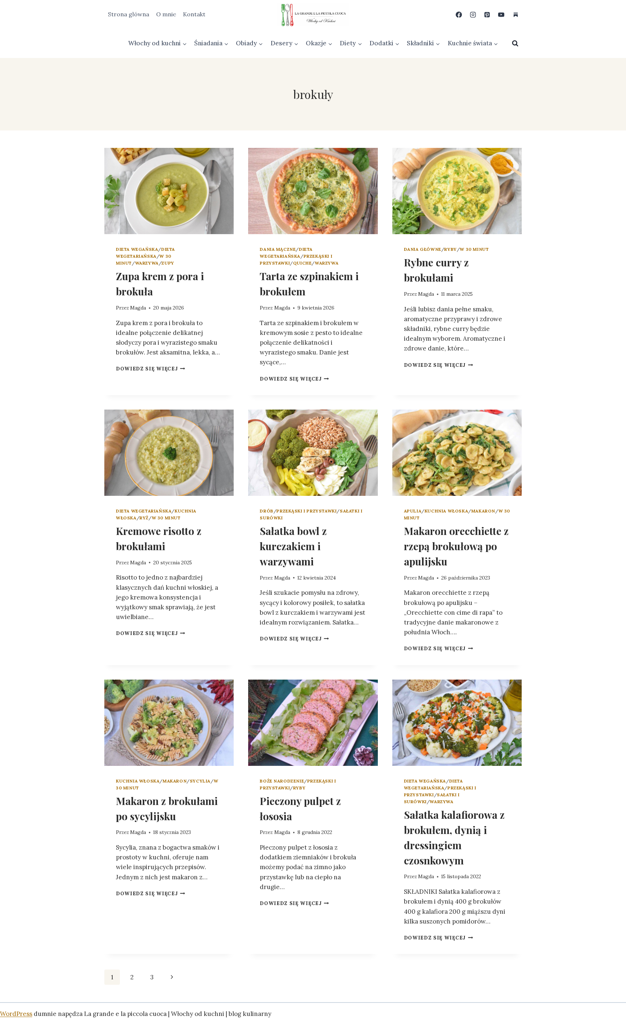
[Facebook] (459, 14)
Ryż (144, 517)
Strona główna (128, 14)
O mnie (166, 14)
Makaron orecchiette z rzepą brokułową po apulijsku (456, 546)
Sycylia (200, 781)
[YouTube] (501, 14)
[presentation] (169, 191)
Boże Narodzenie (282, 781)
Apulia (413, 511)
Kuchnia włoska (446, 511)
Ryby (450, 249)
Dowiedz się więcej (150, 368)
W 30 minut (474, 249)
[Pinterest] (487, 14)
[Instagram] (473, 14)
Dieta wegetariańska (143, 511)
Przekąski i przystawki (306, 511)
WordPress (16, 1014)
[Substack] (515, 14)
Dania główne (422, 249)
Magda (138, 307)
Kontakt (194, 14)
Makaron (483, 511)
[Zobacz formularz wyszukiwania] (515, 43)
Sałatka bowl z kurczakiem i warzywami (293, 546)
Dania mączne (278, 249)
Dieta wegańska (137, 249)
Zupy (168, 263)
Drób (266, 511)
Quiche (302, 263)
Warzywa (147, 263)
